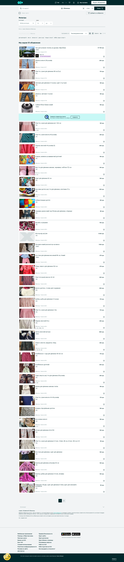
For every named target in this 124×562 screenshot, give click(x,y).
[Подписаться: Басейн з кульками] (104, 230)
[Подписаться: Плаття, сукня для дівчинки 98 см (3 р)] (104, 78)
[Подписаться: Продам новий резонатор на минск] (104, 251)
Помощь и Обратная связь (25, 536)
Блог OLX (20, 542)
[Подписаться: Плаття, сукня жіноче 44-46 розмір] (104, 404)
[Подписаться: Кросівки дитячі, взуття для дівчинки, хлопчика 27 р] (104, 196)
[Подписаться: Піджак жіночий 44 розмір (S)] (104, 153)
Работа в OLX (42, 544)
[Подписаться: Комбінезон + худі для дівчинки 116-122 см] (104, 361)
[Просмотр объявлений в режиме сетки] (93, 33)
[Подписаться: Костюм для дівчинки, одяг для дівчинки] (104, 459)
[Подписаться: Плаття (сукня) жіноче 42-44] (104, 284)
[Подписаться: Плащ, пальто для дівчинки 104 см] (104, 273)
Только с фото (25, 13)
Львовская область (26, 33)
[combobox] (41, 8)
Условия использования (25, 544)
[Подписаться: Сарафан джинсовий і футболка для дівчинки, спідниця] (104, 218)
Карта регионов (43, 538)
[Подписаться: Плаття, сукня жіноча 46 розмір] (104, 142)
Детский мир (23, 37)
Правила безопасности (45, 533)
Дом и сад (41, 37)
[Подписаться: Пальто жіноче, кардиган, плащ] (104, 350)
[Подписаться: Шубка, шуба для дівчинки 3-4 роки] (104, 306)
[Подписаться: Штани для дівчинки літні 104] (104, 437)
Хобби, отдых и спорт (59, 37)
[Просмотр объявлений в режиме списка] (90, 33)
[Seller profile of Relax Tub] (37, 55)
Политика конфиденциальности (27, 546)
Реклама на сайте (23, 549)
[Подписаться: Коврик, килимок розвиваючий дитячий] (104, 163)
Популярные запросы (45, 542)
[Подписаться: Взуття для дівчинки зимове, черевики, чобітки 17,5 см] (104, 174)
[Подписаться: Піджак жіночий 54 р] (104, 328)
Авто (29, 37)
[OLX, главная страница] (20, 2)
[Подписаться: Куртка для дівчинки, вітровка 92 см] (104, 470)
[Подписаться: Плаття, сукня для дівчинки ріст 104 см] (104, 130)
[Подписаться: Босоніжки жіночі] (104, 426)
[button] (27, 23)
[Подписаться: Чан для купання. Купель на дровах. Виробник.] (104, 56)
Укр (63, 2)
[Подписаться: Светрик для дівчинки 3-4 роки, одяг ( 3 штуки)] (104, 90)
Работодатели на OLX (45, 546)
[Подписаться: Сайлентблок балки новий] (104, 112)
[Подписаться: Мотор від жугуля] (104, 240)
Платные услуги (22, 538)
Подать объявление (57, 512)
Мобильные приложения (25, 533)
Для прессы (21, 551)
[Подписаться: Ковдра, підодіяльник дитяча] (104, 415)
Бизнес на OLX (22, 540)
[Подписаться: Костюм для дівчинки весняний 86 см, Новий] (104, 262)
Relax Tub (42, 54)
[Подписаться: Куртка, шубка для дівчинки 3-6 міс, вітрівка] (104, 481)
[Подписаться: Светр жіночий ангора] (104, 339)
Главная (20, 33)
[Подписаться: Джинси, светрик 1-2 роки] (104, 101)
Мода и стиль (49, 37)
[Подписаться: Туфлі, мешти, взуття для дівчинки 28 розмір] (104, 382)
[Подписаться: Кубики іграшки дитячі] (104, 207)
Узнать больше (60, 556)
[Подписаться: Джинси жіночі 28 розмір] (104, 67)
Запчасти (34, 37)
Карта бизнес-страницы (46, 540)
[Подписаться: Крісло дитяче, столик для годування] (104, 295)
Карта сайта (42, 536)
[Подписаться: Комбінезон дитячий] (104, 372)
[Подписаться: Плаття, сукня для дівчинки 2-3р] (104, 317)
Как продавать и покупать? (47, 549)
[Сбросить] (83, 8)
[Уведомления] (74, 2)
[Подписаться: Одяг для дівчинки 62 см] (104, 185)
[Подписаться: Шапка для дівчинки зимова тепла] (104, 393)
